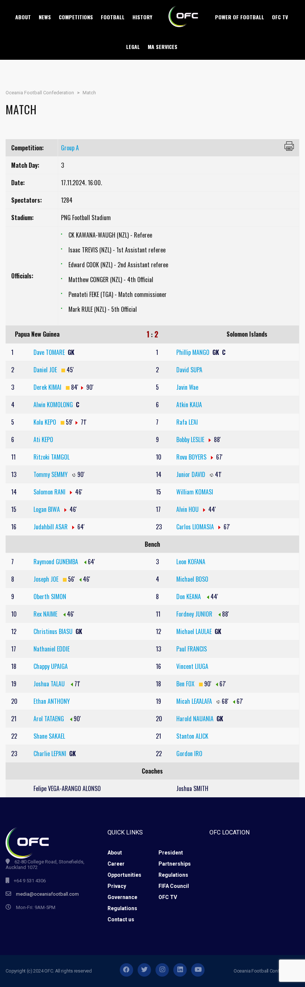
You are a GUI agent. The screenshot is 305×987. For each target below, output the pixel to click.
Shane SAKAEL (49, 736)
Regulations (173, 875)
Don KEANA (189, 596)
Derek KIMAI (48, 387)
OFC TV (167, 897)
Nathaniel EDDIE (51, 648)
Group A (70, 147)
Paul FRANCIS (191, 648)
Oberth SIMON (49, 596)
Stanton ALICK (192, 736)
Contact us (120, 919)
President (170, 853)
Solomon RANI (50, 491)
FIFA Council (173, 886)
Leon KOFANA (190, 561)
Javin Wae (187, 387)
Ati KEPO (43, 439)
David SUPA (189, 369)
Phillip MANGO (193, 352)
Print (289, 146)
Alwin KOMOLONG (53, 404)
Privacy (116, 886)
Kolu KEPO (45, 422)
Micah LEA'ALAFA (195, 701)
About (114, 853)
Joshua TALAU (49, 683)
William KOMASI (194, 491)
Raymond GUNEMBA (56, 561)
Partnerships (174, 864)
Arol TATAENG (49, 718)
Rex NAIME (46, 613)
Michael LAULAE (194, 631)
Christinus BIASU (53, 631)
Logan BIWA (47, 509)
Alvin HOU (188, 509)
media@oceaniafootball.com (47, 894)
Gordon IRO (189, 753)
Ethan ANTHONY (51, 701)
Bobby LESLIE (191, 439)
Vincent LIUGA (192, 666)
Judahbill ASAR (51, 526)
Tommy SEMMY (51, 474)
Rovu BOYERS (192, 456)
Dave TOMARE (49, 352)
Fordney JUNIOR (195, 613)
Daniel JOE (45, 369)
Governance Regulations (122, 902)
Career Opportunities (124, 869)
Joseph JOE (46, 579)
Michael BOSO (192, 579)
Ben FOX (186, 683)
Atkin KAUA (189, 404)
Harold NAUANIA (195, 718)
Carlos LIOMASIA (195, 526)
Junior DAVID (191, 474)
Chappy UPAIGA (50, 666)
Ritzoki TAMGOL (51, 456)
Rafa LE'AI (187, 422)
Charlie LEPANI (50, 753)
